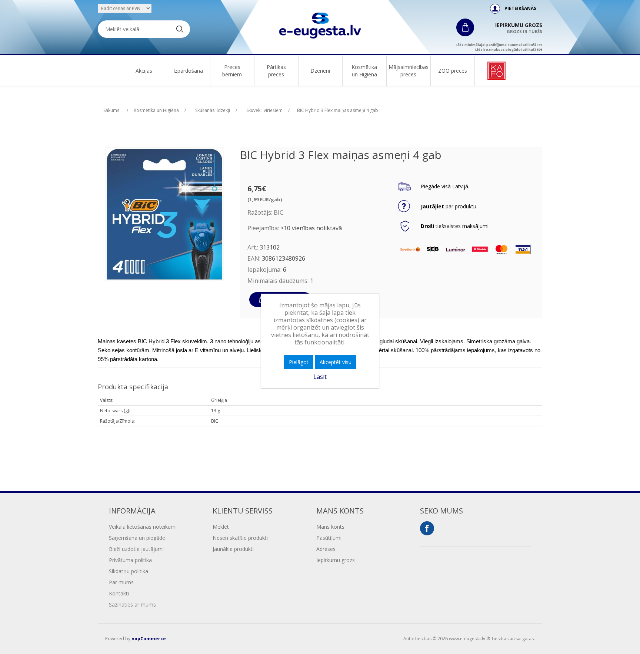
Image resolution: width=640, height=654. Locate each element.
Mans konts (330, 526)
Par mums (121, 582)
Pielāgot (299, 362)
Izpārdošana (188, 70)
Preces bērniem (232, 70)
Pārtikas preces (276, 70)
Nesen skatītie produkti (240, 537)
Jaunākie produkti (233, 548)
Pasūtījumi (328, 537)
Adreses (326, 548)
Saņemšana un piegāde (137, 537)
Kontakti (119, 593)
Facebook (427, 528)
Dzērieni (320, 70)
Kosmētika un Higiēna (364, 70)
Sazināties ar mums (132, 604)
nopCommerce (148, 638)
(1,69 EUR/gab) (264, 199)
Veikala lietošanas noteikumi (143, 526)
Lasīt (320, 377)
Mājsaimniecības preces (409, 70)
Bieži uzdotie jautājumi (136, 548)
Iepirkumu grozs (335, 560)
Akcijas (144, 70)
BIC (278, 212)
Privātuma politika (130, 560)
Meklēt (221, 526)
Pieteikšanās (520, 8)
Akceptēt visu (335, 362)
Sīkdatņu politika (128, 571)
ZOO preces (452, 70)
